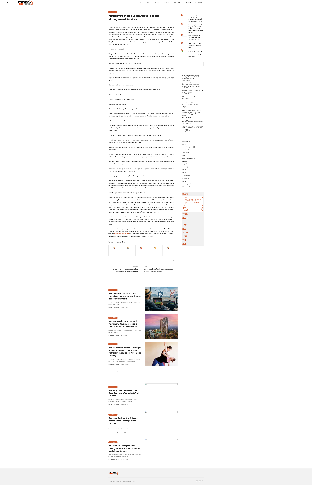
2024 (185, 217)
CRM (183, 155)
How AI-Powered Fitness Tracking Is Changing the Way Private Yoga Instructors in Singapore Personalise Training (124, 351)
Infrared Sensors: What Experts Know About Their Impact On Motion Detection (195, 54)
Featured (184, 161)
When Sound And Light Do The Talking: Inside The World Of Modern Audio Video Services (124, 448)
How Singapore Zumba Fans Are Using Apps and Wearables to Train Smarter (124, 393)
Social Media (177, 3)
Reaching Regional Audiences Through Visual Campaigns (194, 37)
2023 (185, 221)
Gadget (148, 3)
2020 (185, 232)
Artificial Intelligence (187, 147)
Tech (139, 3)
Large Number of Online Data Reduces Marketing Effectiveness (158, 270)
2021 (184, 228)
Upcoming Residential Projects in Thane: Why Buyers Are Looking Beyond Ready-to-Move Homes (123, 324)
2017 (184, 243)
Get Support (199, 481)
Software (188, 3)
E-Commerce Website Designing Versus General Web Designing (125, 270)
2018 (184, 240)
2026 (185, 194)
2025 (185, 214)
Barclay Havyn (114, 307)
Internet (184, 167)
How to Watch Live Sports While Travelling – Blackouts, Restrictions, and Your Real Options (124, 296)
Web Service (198, 3)
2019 (184, 236)
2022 (185, 225)
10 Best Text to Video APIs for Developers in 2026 (194, 45)
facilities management (121, 234)
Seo (183, 172)
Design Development (188, 158)
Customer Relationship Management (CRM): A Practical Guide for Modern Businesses (192, 127)
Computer (167, 3)
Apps (183, 144)
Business (157, 3)
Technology (112, 12)
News (183, 170)
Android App (185, 141)
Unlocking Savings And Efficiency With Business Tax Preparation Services (123, 421)
